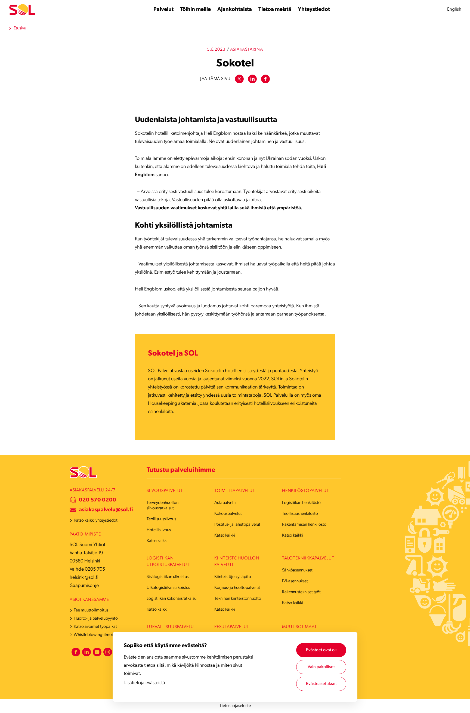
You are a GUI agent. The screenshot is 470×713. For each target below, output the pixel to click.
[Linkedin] (252, 79)
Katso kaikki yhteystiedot (96, 520)
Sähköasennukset (297, 570)
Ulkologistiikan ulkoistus (168, 588)
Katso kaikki (157, 541)
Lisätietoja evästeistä (144, 683)
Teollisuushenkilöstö (300, 514)
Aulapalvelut (225, 503)
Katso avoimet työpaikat (95, 627)
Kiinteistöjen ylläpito (232, 577)
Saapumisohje (84, 585)
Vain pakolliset (321, 667)
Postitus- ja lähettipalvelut (237, 524)
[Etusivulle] (22, 10)
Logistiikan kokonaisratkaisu (171, 598)
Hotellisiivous (159, 530)
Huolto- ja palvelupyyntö (96, 618)
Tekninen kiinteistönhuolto (237, 598)
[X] (239, 79)
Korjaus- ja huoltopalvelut (237, 588)
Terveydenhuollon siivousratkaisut (162, 505)
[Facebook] (265, 79)
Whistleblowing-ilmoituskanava (102, 635)
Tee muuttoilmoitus (91, 610)
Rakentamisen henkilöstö (304, 524)
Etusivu (20, 28)
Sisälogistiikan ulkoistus (167, 577)
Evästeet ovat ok (321, 650)
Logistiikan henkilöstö (301, 503)
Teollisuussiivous (161, 519)
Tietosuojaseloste (235, 706)
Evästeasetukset (321, 684)
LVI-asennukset (295, 581)
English (454, 9)
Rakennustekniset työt (301, 592)
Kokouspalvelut (228, 514)
